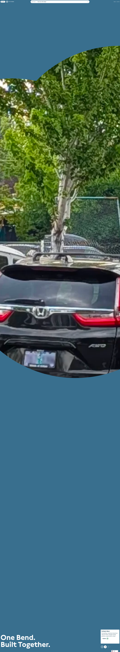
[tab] (108, 647)
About (115, 1)
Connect (118, 1)
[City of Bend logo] (10, 2)
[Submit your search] (87, 2)
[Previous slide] (102, 646)
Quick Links (33, 1)
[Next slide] (105, 646)
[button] (110, 637)
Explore (104, 638)
